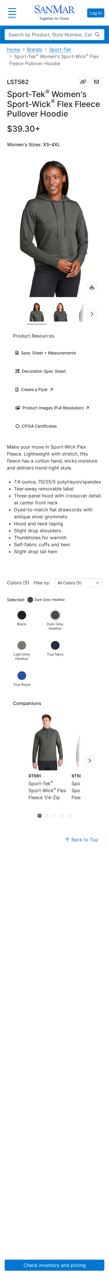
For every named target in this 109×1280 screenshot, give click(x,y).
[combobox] (78, 583)
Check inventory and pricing (55, 1265)
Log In (96, 12)
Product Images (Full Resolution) (53, 407)
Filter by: (42, 582)
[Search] (97, 34)
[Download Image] (91, 286)
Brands (34, 49)
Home (13, 49)
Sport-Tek (60, 49)
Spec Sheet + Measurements (48, 352)
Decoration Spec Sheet (44, 371)
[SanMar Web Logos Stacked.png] (55, 12)
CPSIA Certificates (39, 426)
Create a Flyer (34, 389)
